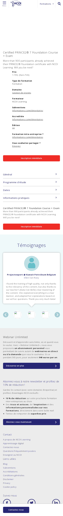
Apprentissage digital (13, 443)
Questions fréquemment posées (19, 451)
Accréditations (10, 471)
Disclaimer (8, 479)
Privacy (6, 483)
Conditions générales (13, 475)
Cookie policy (9, 487)
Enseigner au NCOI (12, 454)
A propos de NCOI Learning (16, 439)
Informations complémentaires (27, 110)
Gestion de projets (21, 92)
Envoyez (16, 146)
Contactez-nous (11, 447)
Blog (5, 464)
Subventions (9, 467)
